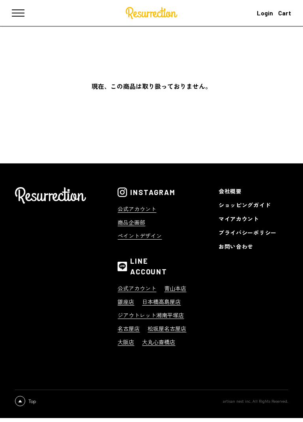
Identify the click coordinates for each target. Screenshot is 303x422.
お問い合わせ (236, 246)
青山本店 (175, 288)
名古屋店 (129, 328)
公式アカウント (137, 209)
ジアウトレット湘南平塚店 (151, 315)
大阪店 (126, 342)
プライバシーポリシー (248, 232)
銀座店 (126, 302)
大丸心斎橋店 (158, 342)
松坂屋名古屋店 (167, 328)
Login (265, 13)
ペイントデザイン (140, 236)
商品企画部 (131, 222)
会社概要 (230, 191)
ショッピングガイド (245, 205)
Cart (284, 13)
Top (32, 401)
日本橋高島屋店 (161, 302)
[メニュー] (24, 13)
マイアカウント (239, 219)
